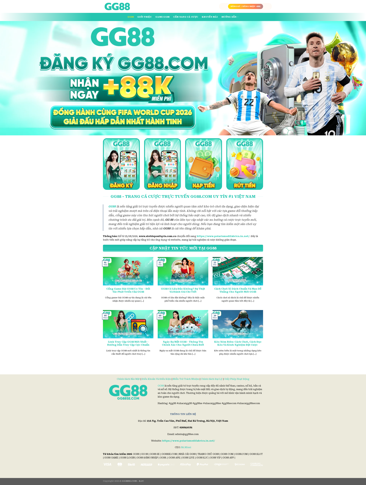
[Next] (355, 78)
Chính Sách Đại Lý (211, 379)
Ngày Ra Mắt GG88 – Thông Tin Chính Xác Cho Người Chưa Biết (183, 343)
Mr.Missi (186, 447)
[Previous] (10, 78)
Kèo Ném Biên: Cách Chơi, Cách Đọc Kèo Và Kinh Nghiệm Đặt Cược (237, 343)
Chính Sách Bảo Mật (128, 379)
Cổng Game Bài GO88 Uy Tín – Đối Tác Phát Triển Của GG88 (128, 290)
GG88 (131, 17)
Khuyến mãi (210, 17)
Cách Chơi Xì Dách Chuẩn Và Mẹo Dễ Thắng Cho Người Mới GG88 (237, 290)
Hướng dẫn (229, 17)
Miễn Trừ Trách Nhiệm (186, 379)
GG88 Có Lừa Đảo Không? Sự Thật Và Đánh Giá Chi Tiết (183, 290)
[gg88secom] (117, 6)
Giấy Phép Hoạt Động (236, 379)
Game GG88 (162, 17)
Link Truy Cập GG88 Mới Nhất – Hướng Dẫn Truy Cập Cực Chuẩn (128, 343)
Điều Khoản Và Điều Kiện (156, 379)
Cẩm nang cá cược (185, 17)
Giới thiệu (144, 17)
